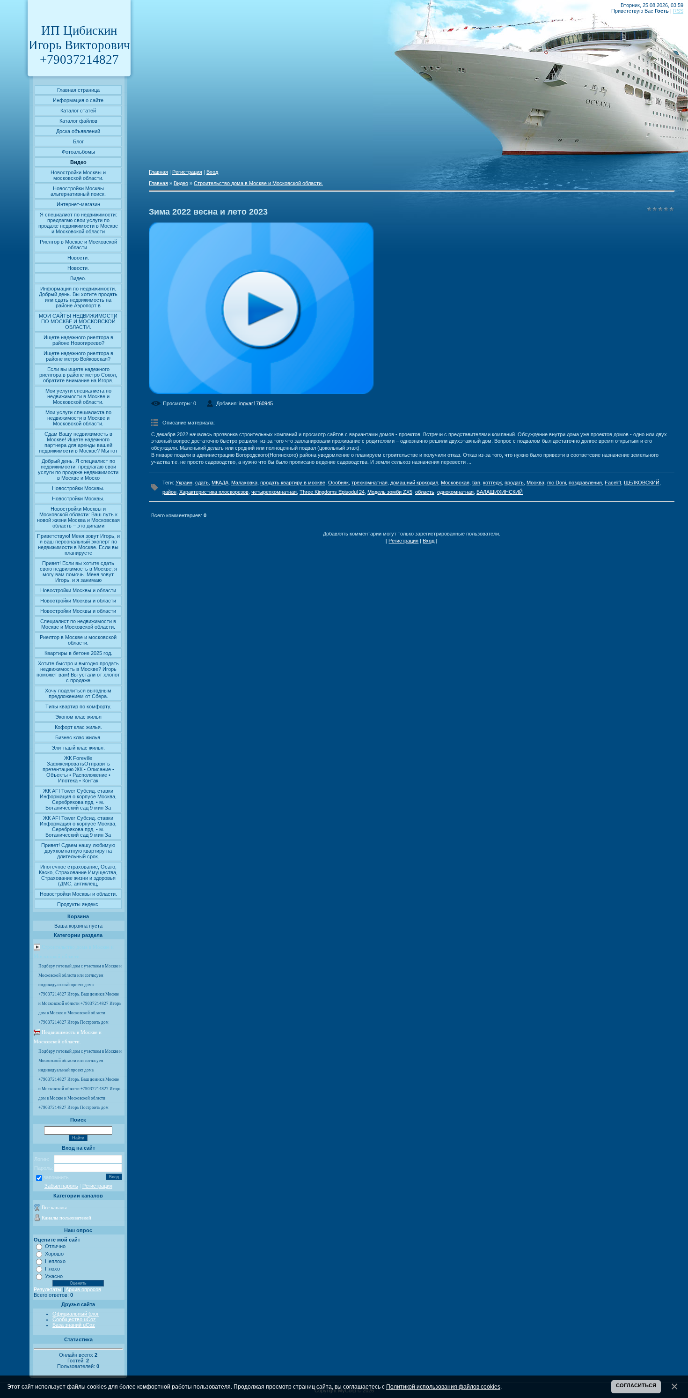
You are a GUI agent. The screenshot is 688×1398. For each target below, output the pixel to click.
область (424, 492)
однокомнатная (455, 492)
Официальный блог (75, 1313)
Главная (158, 172)
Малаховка (244, 482)
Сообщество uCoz (74, 1319)
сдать (202, 482)
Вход (212, 172)
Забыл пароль (61, 1186)
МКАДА (220, 482)
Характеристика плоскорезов (214, 492)
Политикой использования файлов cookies (443, 1386)
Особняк (338, 482)
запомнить (56, 1177)
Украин (184, 482)
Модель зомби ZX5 (389, 492)
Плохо (52, 1269)
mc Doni (556, 482)
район (169, 492)
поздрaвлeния (585, 482)
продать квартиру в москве (292, 482)
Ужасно (54, 1276)
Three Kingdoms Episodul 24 (332, 492)
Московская (455, 482)
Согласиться (636, 1385)
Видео (181, 183)
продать (514, 482)
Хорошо (54, 1254)
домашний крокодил (414, 482)
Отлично (55, 1246)
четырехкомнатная (274, 492)
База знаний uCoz (73, 1325)
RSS (678, 11)
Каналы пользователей (66, 1217)
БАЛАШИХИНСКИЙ (499, 492)
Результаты (47, 1289)
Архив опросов (83, 1289)
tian (476, 482)
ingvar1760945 (256, 403)
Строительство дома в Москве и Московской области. (258, 183)
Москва (535, 482)
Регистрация (97, 1186)
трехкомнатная (369, 482)
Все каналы (54, 1207)
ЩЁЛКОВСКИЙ (641, 482)
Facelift (613, 482)
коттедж (492, 482)
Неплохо (55, 1261)
